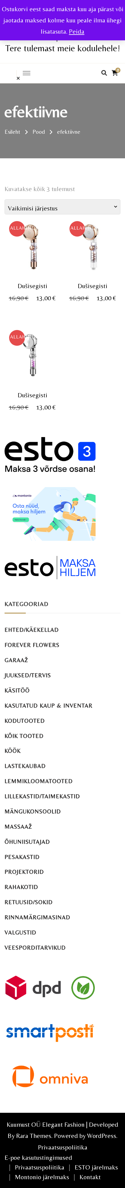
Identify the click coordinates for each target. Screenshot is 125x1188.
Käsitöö (17, 690)
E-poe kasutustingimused (38, 1157)
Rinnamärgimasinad (37, 917)
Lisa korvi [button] (32, 249)
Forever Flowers (32, 645)
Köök (13, 751)
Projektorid (24, 872)
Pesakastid (22, 857)
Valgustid (20, 932)
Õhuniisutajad (27, 842)
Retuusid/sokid (29, 902)
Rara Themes (33, 1135)
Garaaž (16, 660)
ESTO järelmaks (96, 1167)
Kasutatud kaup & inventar (49, 705)
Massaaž (18, 826)
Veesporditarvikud (35, 947)
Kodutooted (25, 721)
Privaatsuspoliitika (62, 1147)
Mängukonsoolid (33, 811)
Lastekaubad (25, 766)
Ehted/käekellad (32, 630)
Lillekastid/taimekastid (42, 796)
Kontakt (90, 1177)
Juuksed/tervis (28, 675)
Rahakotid (21, 887)
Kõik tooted (24, 736)
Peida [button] (76, 31)
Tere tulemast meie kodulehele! (62, 48)
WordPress (101, 1135)
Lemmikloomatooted (39, 781)
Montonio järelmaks (42, 1177)
